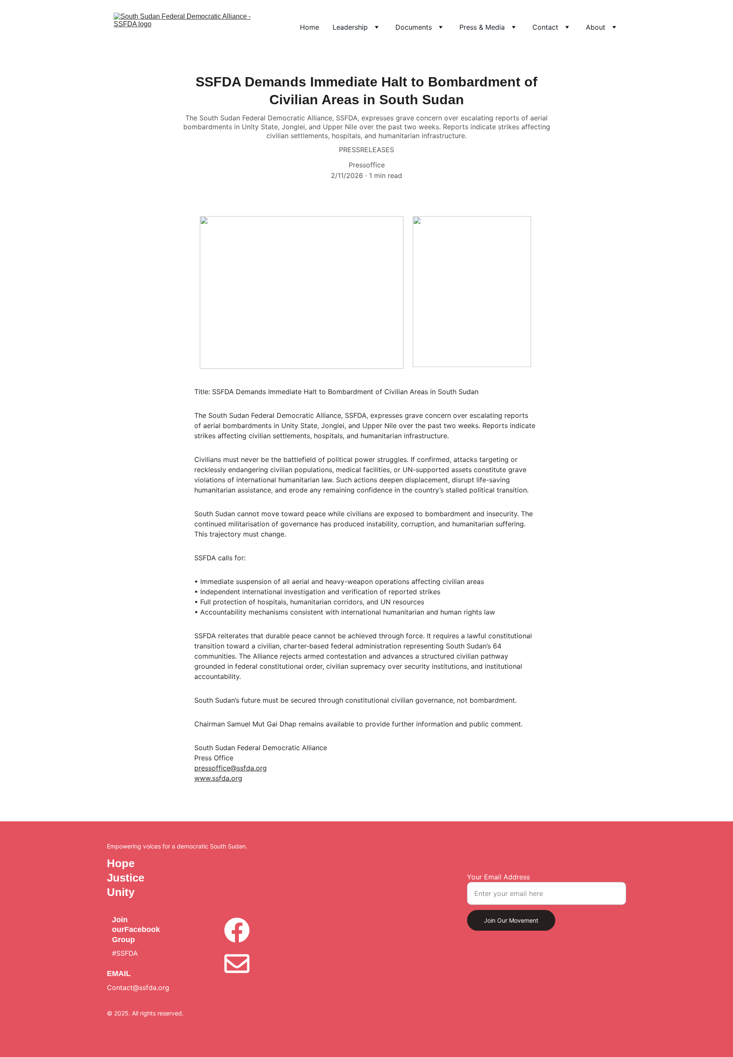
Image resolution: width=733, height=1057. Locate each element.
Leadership (350, 27)
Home (309, 27)
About (595, 27)
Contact (545, 27)
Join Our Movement (511, 920)
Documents (413, 27)
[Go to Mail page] (236, 963)
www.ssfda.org (218, 778)
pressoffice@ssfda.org (230, 768)
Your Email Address (498, 877)
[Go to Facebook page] (236, 934)
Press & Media (482, 27)
